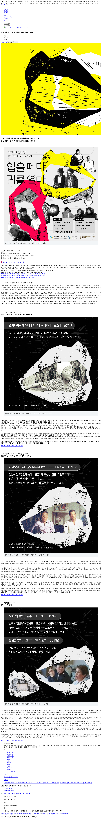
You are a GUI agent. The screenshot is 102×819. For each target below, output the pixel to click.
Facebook (6, 8)
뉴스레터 (6, 12)
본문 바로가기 (5, 4)
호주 (8, 766)
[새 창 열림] (17, 27)
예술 (8, 759)
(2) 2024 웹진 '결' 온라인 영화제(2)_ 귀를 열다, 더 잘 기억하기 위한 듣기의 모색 (23, 273)
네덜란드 (10, 762)
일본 (8, 764)
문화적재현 (10, 756)
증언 (8, 761)
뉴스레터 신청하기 (9, 790)
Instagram (6, 9)
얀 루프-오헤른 (11, 771)
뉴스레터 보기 (8, 788)
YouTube (6, 11)
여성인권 (10, 757)
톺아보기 (6, 20)
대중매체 (10, 754)
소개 (5, 15)
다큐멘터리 (10, 752)
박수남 (9, 767)
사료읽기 (6, 18)
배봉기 (9, 769)
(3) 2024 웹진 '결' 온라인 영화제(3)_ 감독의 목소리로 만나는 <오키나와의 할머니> (23, 275)
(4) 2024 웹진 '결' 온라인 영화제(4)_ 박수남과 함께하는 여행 (17, 277)
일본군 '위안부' (8, 17)
